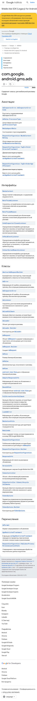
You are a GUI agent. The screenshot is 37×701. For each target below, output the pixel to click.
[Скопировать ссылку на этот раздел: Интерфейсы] (19, 185)
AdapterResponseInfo (10, 378)
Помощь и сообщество (11, 48)
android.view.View (9, 372)
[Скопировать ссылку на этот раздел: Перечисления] (21, 519)
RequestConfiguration (11, 440)
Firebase (4, 639)
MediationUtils (8, 421)
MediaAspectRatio (9, 128)
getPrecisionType (9, 125)
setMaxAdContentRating (11, 143)
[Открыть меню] (3, 2)
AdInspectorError (9, 291)
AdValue (5, 361)
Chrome (4, 636)
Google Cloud (6, 649)
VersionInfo (7, 466)
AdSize (5, 354)
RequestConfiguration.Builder (14, 449)
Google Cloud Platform (9, 678)
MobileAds (6, 430)
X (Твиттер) (5, 620)
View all (4, 655)
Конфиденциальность (27, 689)
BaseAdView (6, 387)
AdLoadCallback (8, 311)
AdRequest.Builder (9, 347)
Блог (3, 607)
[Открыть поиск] (27, 2)
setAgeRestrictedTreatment (13, 158)
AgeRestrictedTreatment (12, 532)
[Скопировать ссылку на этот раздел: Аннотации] (17, 102)
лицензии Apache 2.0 (8, 565)
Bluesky (4, 610)
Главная (4, 45)
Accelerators (6, 595)
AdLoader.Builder (9, 328)
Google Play (5, 652)
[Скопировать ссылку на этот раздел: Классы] (13, 266)
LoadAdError (7, 412)
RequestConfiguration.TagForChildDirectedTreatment (16, 148)
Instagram (5, 614)
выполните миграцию (9, 23)
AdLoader (5, 321)
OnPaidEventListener (10, 237)
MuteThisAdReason (9, 212)
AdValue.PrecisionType (11, 119)
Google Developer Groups (10, 588)
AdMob (18, 2)
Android (4, 632)
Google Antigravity (8, 646)
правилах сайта (7, 567)
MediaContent (7, 191)
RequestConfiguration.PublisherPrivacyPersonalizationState (18, 545)
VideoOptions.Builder (11, 507)
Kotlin (27, 87)
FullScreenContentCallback (13, 396)
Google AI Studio (7, 642)
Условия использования (10, 689)
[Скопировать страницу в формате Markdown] (10, 84)
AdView (5, 368)
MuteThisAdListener (10, 200)
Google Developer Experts (10, 592)
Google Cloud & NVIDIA (9, 598)
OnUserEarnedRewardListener (13, 250)
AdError (5, 281)
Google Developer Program (10, 585)
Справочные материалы (12, 53)
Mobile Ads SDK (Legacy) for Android (19, 9)
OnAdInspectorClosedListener (14, 223)
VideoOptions (7, 496)
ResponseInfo (7, 456)
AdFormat (5, 525)
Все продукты (6, 682)
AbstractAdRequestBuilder (12, 272)
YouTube (5, 624)
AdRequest (6, 335)
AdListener (6, 300)
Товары (11, 45)
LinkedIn (4, 617)
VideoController (9, 473)
